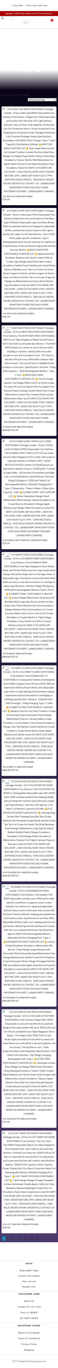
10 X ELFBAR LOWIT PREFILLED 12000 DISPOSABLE (25, 540)
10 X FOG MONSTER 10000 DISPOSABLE (20, 872)
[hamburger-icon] (25, 22)
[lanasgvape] (7, 22)
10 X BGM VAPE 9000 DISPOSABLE (17, 426)
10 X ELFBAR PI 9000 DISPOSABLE (17, 653)
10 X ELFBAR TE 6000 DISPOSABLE (17, 766)
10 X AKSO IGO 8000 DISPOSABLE (17, 196)
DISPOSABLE (18, 5)
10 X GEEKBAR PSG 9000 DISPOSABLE (19, 997)
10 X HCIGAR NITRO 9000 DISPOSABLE (19, 1118)
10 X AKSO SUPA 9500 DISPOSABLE (18, 313)
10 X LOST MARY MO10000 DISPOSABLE (20, 1224)
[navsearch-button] (36, 22)
